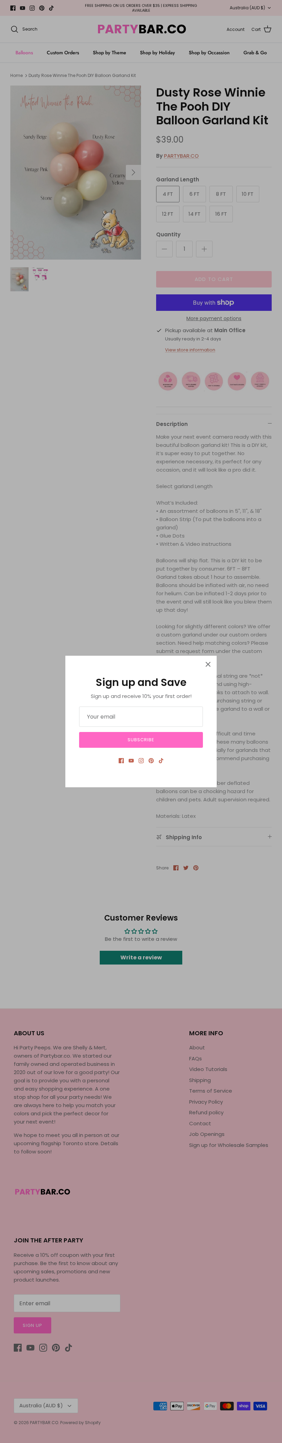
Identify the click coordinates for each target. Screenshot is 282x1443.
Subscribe (141, 739)
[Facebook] (121, 760)
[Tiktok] (161, 760)
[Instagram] (141, 760)
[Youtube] (131, 760)
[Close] (208, 664)
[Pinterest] (151, 760)
